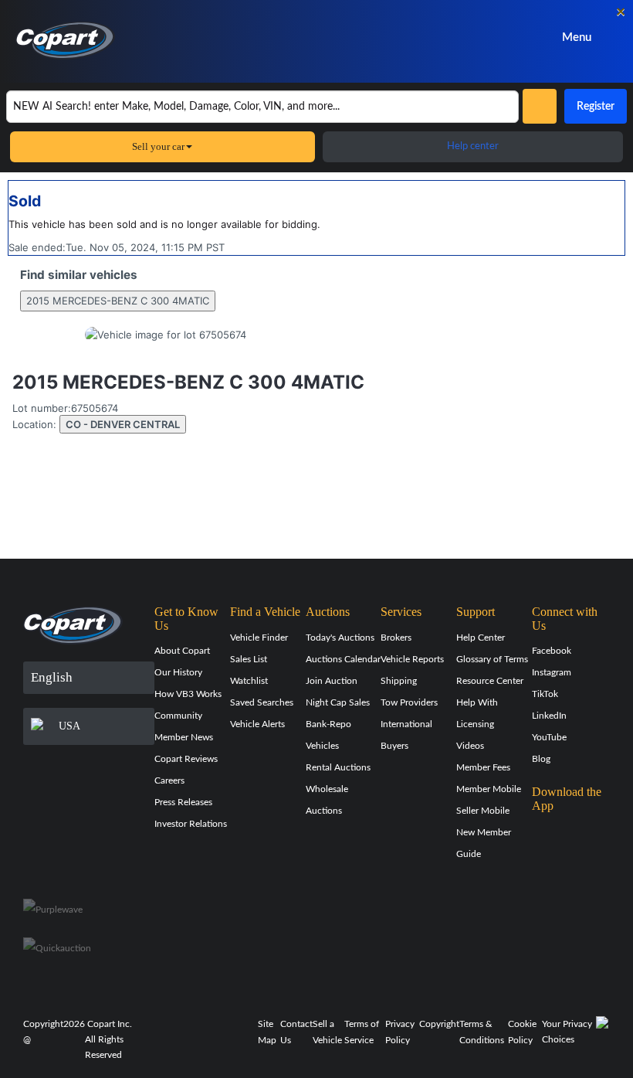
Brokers (396, 637)
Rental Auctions (338, 767)
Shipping (399, 680)
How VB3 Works (188, 694)
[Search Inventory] (540, 106)
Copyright (439, 1024)
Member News (183, 737)
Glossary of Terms (492, 659)
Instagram (551, 672)
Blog (541, 758)
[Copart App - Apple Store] (570, 835)
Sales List (248, 659)
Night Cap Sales (338, 702)
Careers (169, 780)
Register (595, 106)
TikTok (545, 694)
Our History (178, 672)
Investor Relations (190, 823)
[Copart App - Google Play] (571, 879)
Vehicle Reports (412, 659)
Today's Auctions (340, 637)
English (52, 677)
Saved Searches (261, 702)
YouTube (549, 737)
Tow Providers (409, 702)
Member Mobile (488, 789)
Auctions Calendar (343, 659)
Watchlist (249, 680)
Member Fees (483, 767)
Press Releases (183, 802)
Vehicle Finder (259, 637)
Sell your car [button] (158, 146)
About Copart (182, 650)
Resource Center (489, 680)
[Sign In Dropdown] (459, 37)
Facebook (551, 650)
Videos (470, 745)
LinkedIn (549, 715)
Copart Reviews (186, 758)
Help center (473, 146)
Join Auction (331, 680)
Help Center (480, 637)
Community (178, 715)
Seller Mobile (482, 810)
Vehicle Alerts (257, 724)
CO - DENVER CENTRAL (123, 424)
